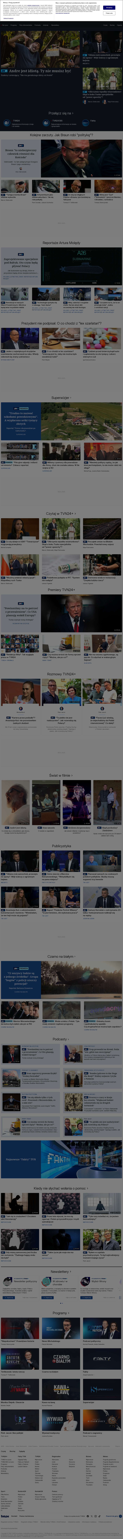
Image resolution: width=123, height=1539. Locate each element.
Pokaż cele (109, 13)
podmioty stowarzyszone (33, 5)
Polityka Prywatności (8, 18)
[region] (61, 10)
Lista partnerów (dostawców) (63, 13)
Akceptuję (109, 7)
